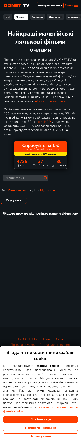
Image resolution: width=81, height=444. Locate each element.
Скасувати (13, 200)
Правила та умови (23, 345)
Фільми (21, 17)
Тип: (12, 190)
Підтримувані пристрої (54, 345)
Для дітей (55, 17)
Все (7, 17)
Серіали (37, 17)
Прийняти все (40, 419)
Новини (46, 339)
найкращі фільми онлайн (51, 101)
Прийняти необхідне (40, 428)
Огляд (60, 339)
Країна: (41, 190)
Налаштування (41, 436)
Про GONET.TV (27, 339)
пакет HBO (43, 122)
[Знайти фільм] (45, 178)
